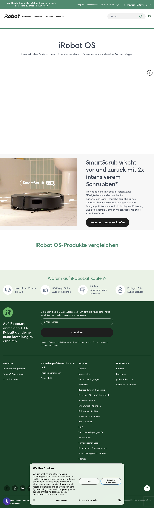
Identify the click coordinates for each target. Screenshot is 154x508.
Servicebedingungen (89, 442)
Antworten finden (87, 400)
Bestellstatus (93, 4)
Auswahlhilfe (47, 378)
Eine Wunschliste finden (90, 405)
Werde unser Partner (126, 384)
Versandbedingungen (89, 379)
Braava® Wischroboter (13, 374)
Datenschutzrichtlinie (49, 345)
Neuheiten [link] (26, 17)
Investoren (121, 374)
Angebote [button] (60, 17)
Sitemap (82, 458)
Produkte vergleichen (51, 372)
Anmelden (43, 5)
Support (80, 4)
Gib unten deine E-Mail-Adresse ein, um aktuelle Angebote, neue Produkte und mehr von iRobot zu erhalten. (75, 313)
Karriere (120, 368)
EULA (81, 427)
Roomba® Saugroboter (14, 368)
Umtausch (83, 384)
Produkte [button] (38, 17)
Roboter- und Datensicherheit (93, 448)
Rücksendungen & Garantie (92, 389)
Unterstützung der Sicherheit (92, 453)
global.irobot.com (124, 379)
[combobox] (126, 16)
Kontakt (82, 368)
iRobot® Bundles (10, 379)
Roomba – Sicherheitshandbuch (94, 395)
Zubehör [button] (49, 17)
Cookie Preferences (11, 503)
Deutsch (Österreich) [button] (137, 4)
